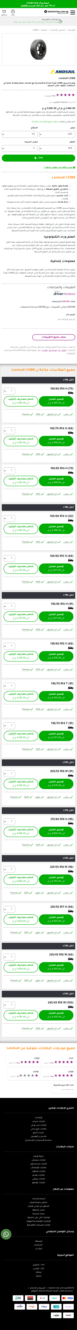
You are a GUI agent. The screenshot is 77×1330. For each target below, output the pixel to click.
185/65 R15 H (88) (61, 556)
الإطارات (38, 1118)
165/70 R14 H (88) (61, 428)
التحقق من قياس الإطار (38, 1206)
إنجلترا (38, 1276)
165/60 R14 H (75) (61, 388)
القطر (72, 142)
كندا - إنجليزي (38, 1265)
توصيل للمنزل (56, 401)
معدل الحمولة (38, 1210)
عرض (72, 128)
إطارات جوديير (38, 1175)
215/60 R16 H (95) (61, 819)
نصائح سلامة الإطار (38, 1203)
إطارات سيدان (38, 1121)
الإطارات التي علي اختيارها (38, 1218)
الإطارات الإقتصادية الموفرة (39, 1221)
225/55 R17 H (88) (61, 907)
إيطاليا (39, 1272)
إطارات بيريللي (38, 1179)
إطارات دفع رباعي (38, 1129)
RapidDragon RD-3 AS (63, 1085)
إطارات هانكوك (38, 1171)
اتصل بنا (62, 350)
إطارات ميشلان (38, 1160)
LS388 (36, 1058)
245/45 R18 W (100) (60, 1003)
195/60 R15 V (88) (61, 644)
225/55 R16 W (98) (61, 867)
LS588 (70, 1072)
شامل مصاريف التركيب (20, 401)
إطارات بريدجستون (38, 1164)
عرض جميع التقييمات (54, 337)
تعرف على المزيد (49, 350)
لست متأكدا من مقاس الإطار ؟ (58, 168)
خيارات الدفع (38, 1133)
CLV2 (71, 1058)
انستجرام (38, 1245)
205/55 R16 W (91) (61, 771)
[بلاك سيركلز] (53, 12)
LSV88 (35, 1072)
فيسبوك (38, 1241)
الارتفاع (34, 128)
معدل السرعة (39, 1214)
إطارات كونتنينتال (38, 1168)
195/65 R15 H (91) (62, 604)
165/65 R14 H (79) (61, 468)
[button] (72, 12)
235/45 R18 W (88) (61, 955)
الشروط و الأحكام (37, 1288)
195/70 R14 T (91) (62, 683)
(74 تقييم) (48, 96)
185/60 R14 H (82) (61, 516)
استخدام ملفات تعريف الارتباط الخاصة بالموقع (52, 1291)
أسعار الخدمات (38, 1199)
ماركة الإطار (38, 1156)
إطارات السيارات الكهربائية (38, 1225)
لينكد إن (38, 1249)
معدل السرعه (31, 142)
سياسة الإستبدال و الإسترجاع (38, 1140)
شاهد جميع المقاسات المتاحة (45, 122)
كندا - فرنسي (38, 1269)
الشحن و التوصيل (38, 1137)
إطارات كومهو (38, 1183)
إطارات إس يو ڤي (38, 1125)
